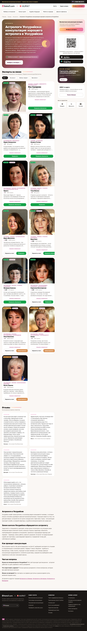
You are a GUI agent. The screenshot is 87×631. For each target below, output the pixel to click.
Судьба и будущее (34, 11)
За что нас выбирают (53, 605)
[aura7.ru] (23, 6)
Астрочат (31, 605)
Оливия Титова (36, 142)
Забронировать (22, 350)
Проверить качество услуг (36, 607)
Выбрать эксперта (78, 6)
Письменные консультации (36, 602)
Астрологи (15, 16)
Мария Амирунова (10, 142)
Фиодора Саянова (10, 288)
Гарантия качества (53, 607)
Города (9, 16)
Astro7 (57, 625)
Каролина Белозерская (38, 288)
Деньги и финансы (61, 11)
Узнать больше (71, 94)
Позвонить (15, 156)
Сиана (33, 336)
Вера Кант (34, 239)
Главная (4, 16)
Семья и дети (22, 11)
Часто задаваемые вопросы (55, 597)
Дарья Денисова (9, 238)
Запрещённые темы (53, 610)
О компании (71, 597)
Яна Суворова (34, 87)
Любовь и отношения (9, 11)
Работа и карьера (48, 11)
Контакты (70, 611)
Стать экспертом (72, 608)
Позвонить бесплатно (40, 108)
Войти (55, 6)
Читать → (63, 79)
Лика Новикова (9, 336)
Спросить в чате (9, 253)
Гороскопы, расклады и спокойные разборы (68, 72)
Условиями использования (77, 624)
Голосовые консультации (35, 600)
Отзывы (50, 612)
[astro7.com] (9, 6)
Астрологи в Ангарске (39, 578)
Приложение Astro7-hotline (55, 600)
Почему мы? (51, 602)
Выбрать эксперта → (14, 62)
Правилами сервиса (8, 625)
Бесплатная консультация (36, 597)
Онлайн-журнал (64, 69)
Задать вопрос (64, 6)
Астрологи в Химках (26, 578)
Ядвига (6, 191)
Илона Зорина (8, 385)
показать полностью (40, 99)
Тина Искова (35, 191)
